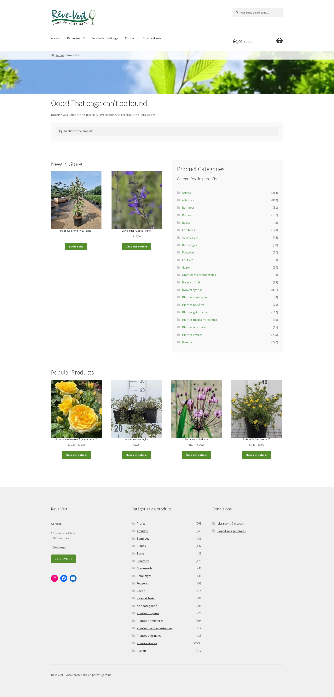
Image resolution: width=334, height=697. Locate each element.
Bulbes (186, 215)
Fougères (188, 252)
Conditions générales (231, 531)
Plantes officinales (194, 327)
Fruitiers (187, 260)
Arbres (186, 193)
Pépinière (73, 38)
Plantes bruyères (193, 305)
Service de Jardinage (105, 38)
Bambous (188, 207)
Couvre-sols (190, 237)
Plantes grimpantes (195, 312)
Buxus (186, 222)
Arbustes (188, 200)
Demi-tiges (189, 245)
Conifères (188, 230)
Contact (130, 38)
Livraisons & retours (230, 523)
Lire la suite (76, 246)
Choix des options (136, 246)
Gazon (186, 267)
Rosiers (187, 342)
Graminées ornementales (199, 275)
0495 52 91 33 (63, 559)
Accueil (55, 38)
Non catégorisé (192, 290)
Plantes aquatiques (194, 297)
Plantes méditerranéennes (200, 320)
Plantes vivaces (192, 335)
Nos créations (152, 38)
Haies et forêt (191, 282)
